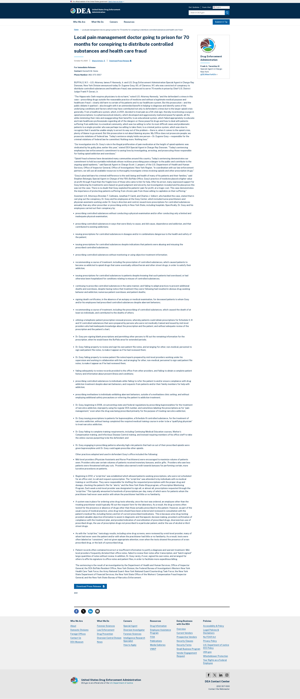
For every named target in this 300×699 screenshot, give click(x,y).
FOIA (152, 637)
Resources (129, 22)
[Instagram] (227, 675)
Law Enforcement (105, 630)
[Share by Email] (97, 611)
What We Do (97, 22)
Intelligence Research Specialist (134, 639)
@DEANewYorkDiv (208, 74)
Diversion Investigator (134, 630)
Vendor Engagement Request (187, 654)
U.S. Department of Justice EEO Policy (216, 646)
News (100, 642)
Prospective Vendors (187, 637)
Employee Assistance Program (160, 631)
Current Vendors (185, 633)
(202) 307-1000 (223, 686)
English (218, 7)
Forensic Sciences (106, 626)
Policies (207, 621)
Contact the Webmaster (219, 689)
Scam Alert (206, 7)
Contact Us (75, 638)
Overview (181, 629)
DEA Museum (76, 642)
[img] (227, 12)
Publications (156, 641)
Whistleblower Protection (215, 656)
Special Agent (130, 626)
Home (76, 30)
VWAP (153, 649)
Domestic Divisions (79, 630)
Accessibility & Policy (213, 626)
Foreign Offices (78, 634)
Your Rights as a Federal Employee (215, 661)
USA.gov (207, 652)
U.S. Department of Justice (121, 683)
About (73, 626)
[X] (215, 675)
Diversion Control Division (109, 638)
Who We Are (79, 22)
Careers (114, 22)
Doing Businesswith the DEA (184, 622)
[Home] (102, 11)
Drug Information (158, 626)
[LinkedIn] (221, 675)
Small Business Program (188, 649)
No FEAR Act (209, 637)
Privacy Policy (210, 641)
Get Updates (194, 7)
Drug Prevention (105, 634)
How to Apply (129, 645)
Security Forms (184, 645)
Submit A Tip (221, 22)
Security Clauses (185, 641)
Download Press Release (119, 61)
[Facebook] (208, 675)
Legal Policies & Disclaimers (211, 631)
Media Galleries (157, 645)
